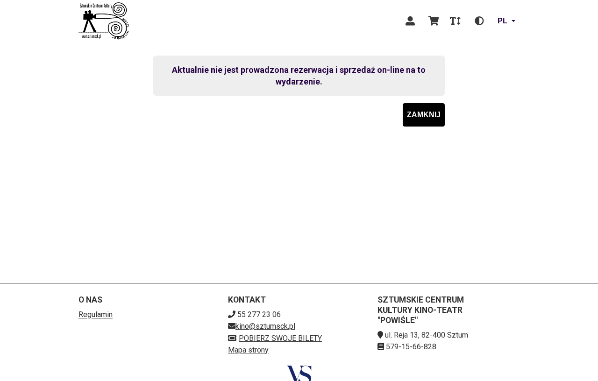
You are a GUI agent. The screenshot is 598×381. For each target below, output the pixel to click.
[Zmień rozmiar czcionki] (455, 21)
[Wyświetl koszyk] (433, 21)
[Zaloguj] (410, 21)
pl (502, 21)
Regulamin (95, 314)
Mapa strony (248, 350)
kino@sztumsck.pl (265, 326)
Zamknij (424, 115)
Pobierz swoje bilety (280, 338)
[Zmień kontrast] (479, 21)
